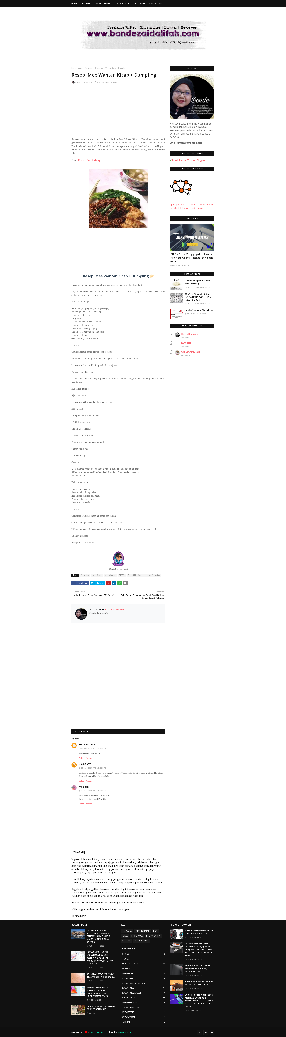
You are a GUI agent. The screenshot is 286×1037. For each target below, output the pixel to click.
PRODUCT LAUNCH (143, 964)
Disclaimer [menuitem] (140, 3)
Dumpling (89, 68)
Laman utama (77, 68)
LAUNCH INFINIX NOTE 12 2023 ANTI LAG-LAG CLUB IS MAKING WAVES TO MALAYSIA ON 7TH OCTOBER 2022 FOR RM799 (199, 1001)
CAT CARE (126, 941)
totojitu (186, 343)
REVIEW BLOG (143, 973)
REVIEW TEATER (143, 1012)
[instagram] (212, 1032)
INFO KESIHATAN (143, 931)
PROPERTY (143, 968)
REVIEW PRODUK (143, 997)
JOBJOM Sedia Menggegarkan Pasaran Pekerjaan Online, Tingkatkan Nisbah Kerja (191, 257)
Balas (81, 758)
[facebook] (199, 1032)
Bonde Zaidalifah (84, 82)
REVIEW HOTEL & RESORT (143, 993)
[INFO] (192, 237)
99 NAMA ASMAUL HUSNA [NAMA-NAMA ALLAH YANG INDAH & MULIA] (198, 297)
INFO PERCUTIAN (141, 941)
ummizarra (85, 764)
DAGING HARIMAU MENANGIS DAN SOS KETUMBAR (101, 1008)
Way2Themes (96, 1032)
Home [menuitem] (74, 3)
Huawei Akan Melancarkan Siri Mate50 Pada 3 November (199, 983)
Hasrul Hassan (189, 334)
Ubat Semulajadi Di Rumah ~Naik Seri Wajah (197, 282)
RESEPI (121, 575)
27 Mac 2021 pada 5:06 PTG (93, 768)
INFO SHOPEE (137, 936)
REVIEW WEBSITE (143, 1017)
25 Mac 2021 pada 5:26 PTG (93, 748)
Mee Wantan (110, 575)
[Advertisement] (118, 110)
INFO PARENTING (153, 936)
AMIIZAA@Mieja (190, 352)
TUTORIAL (143, 1022)
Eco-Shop (143, 959)
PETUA (125, 936)
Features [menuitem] (85, 3)
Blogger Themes (125, 1032)
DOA (155, 931)
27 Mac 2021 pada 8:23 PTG (93, 791)
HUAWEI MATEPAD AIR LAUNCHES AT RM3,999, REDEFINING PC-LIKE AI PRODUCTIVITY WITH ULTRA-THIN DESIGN (100, 958)
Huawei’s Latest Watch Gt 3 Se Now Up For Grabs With (199, 932)
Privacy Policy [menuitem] (123, 3)
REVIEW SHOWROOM (143, 1007)
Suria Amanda (87, 744)
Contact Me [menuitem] (155, 3)
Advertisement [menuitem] (104, 3)
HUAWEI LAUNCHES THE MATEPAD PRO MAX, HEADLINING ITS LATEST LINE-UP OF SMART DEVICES (101, 991)
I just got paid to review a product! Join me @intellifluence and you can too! (191, 206)
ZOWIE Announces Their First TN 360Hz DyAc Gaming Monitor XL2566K (198, 968)
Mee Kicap (97, 575)
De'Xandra (143, 954)
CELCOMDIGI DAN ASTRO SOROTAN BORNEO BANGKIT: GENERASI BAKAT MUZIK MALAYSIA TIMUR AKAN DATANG (100, 936)
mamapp (84, 786)
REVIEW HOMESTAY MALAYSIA (143, 983)
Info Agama (127, 931)
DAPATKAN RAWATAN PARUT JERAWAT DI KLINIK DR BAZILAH (101, 975)
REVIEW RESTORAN (143, 1002)
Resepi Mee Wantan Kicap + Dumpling (144, 575)
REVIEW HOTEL (143, 988)
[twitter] (205, 1032)
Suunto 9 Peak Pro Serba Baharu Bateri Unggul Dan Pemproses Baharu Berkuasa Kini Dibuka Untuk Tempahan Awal (198, 949)
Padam (89, 758)
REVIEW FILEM (143, 978)
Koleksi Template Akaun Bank (199, 310)
